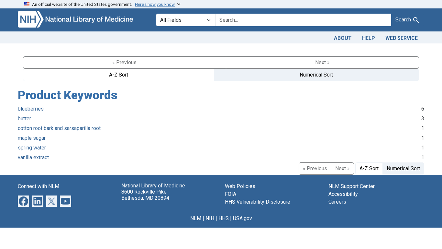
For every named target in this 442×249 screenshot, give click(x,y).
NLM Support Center (351, 186)
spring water (32, 148)
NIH (209, 218)
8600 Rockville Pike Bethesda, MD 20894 (145, 195)
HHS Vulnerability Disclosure (257, 202)
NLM (195, 218)
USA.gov (242, 218)
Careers (337, 202)
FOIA (230, 194)
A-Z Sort (118, 75)
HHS (223, 218)
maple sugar (32, 138)
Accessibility (343, 194)
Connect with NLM (38, 186)
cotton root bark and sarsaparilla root (59, 128)
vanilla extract (33, 157)
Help (368, 38)
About (343, 38)
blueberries (31, 109)
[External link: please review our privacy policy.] (23, 200)
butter (24, 118)
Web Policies (240, 186)
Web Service (401, 38)
